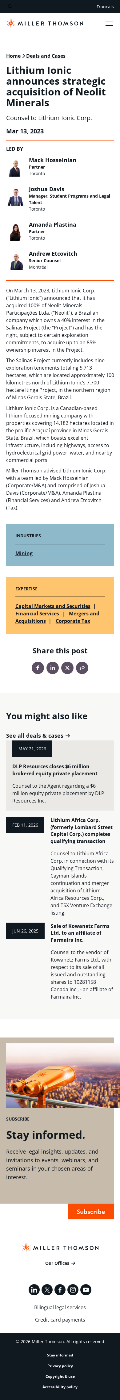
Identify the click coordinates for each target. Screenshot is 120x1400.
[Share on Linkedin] (52, 668)
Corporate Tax (73, 621)
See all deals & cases (34, 735)
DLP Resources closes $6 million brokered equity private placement (55, 770)
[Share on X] (67, 668)
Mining (24, 553)
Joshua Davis (46, 189)
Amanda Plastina (52, 224)
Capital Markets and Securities (52, 606)
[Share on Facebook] (38, 668)
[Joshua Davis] (16, 196)
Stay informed (60, 1355)
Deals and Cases (46, 55)
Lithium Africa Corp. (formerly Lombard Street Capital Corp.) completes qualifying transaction (81, 831)
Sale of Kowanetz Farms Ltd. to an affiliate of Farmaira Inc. (80, 933)
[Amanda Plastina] (16, 231)
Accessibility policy (60, 1387)
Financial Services (37, 613)
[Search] (10, 6)
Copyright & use (60, 1376)
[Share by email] (82, 668)
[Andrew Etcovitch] (16, 260)
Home (13, 55)
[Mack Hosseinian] (16, 167)
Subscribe (91, 1211)
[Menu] (109, 23)
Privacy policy (60, 1366)
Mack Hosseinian (52, 160)
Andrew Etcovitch (53, 253)
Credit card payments (60, 1319)
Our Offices (57, 1263)
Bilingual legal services (60, 1307)
